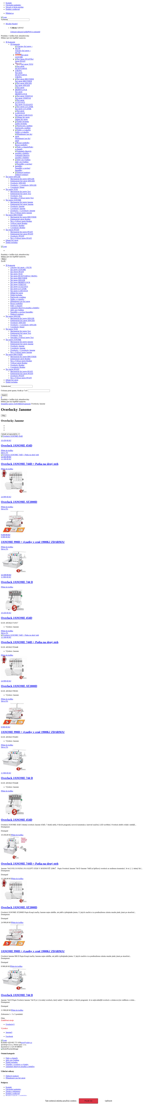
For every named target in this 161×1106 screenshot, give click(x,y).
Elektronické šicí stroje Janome (21, 204)
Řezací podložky (16, 304)
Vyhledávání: (6, 386)
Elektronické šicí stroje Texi (20, 194)
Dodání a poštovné (13, 9)
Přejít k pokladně (34, 32)
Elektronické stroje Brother (20, 219)
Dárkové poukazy (17, 314)
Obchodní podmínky (13, 5)
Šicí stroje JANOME (13, 200)
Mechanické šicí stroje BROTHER (23, 217)
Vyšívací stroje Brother (18, 223)
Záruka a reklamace (13, 1091)
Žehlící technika (12, 242)
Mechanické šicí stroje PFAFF (21, 232)
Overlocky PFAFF (17, 236)
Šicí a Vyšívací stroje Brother (21, 221)
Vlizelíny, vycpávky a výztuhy (17, 1064)
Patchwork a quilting (18, 297)
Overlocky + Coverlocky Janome (22, 211)
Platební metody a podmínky (16, 1096)
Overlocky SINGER (18, 183)
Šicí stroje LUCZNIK (18, 289)
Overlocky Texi (16, 196)
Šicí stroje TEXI (12, 189)
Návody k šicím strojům (14, 7)
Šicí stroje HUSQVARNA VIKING (23, 276)
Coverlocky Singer (17, 187)
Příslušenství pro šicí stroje (20, 301)
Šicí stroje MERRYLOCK (20, 282)
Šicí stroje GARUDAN (19, 291)
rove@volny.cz (26, 1043)
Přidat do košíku (7, 450)
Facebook (9, 1036)
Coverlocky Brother (17, 228)
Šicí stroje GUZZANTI (19, 287)
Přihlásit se (10, 13)
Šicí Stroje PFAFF (12, 230)
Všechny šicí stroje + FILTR (21, 267)
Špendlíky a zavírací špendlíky (21, 312)
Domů (3, 404)
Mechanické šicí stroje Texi (20, 192)
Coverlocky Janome (17, 209)
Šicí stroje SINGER (13, 177)
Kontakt (9, 3)
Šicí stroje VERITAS (18, 284)
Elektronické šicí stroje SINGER (22, 181)
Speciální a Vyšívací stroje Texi (22, 198)
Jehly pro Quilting (17, 310)
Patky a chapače (16, 306)
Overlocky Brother (17, 226)
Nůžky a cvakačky (17, 299)
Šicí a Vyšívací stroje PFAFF (21, 238)
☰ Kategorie (10, 42)
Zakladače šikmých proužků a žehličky (24, 308)
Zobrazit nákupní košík (19, 32)
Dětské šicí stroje (12, 240)
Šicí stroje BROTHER (14, 215)
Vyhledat (4, 20)
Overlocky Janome (17, 206)
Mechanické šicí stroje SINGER (22, 179)
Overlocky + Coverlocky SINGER (23, 185)
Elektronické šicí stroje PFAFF (21, 234)
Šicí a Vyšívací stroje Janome (21, 213)
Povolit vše (88, 1101)
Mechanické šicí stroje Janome (21, 202)
